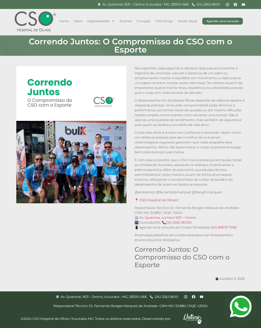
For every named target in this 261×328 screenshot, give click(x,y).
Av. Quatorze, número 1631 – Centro (167, 218)
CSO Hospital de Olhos (157, 200)
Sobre (78, 21)
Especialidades (98, 21)
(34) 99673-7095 (224, 227)
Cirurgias (143, 21)
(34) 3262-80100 (179, 222)
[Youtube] (243, 4)
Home (64, 21)
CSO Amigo (164, 21)
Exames (126, 21)
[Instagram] (227, 4)
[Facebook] (235, 4)
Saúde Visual (187, 21)
